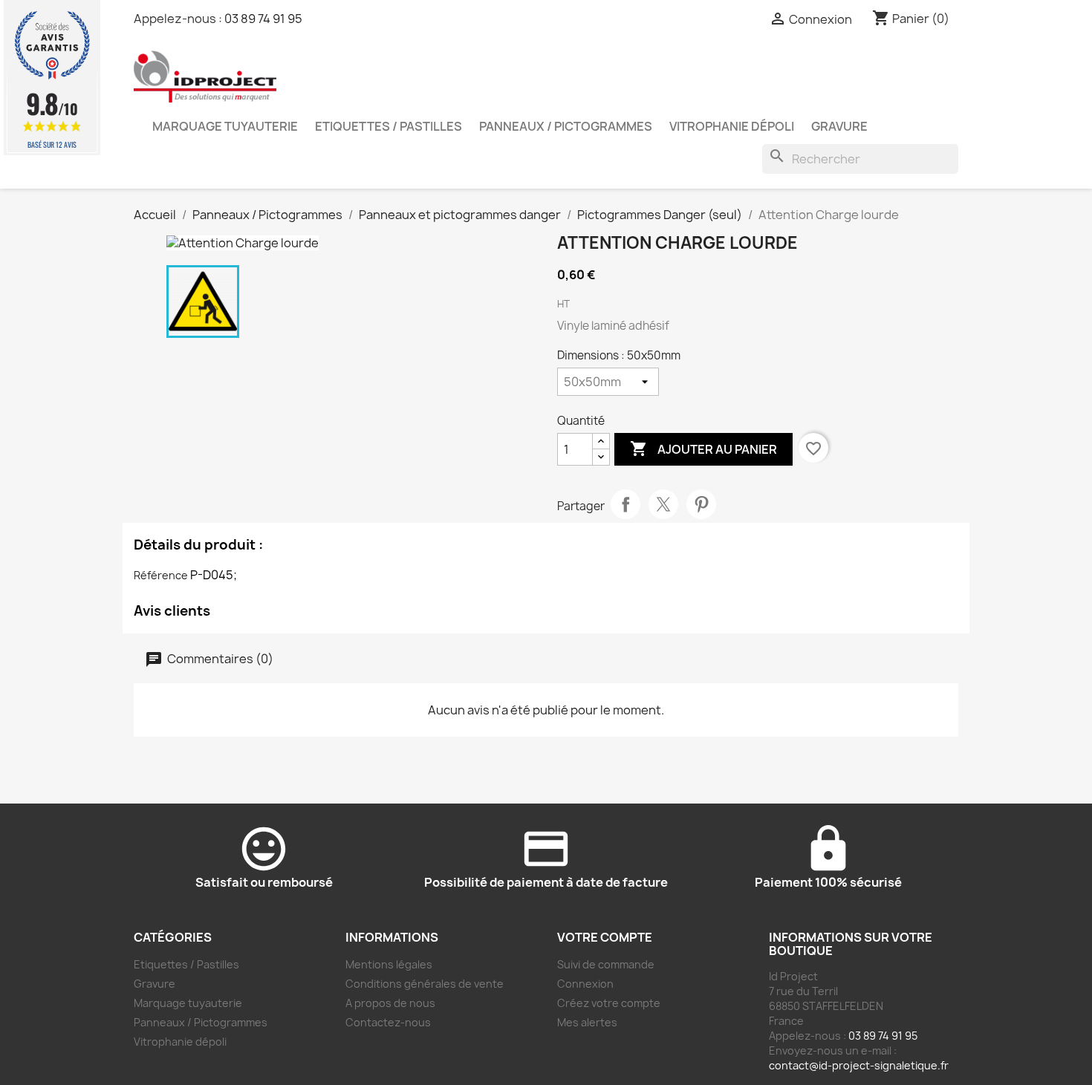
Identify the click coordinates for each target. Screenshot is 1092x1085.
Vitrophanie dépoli (731, 126)
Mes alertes (587, 1022)
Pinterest (701, 504)
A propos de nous (390, 1003)
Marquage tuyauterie (225, 126)
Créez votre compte (608, 1003)
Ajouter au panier (703, 448)
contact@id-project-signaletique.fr (859, 1065)
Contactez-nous (388, 1022)
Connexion (585, 984)
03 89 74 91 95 (263, 18)
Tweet (663, 504)
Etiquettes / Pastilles (388, 126)
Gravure (839, 126)
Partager (625, 504)
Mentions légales (388, 964)
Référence (161, 575)
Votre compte (604, 937)
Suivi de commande (605, 964)
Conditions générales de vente (424, 984)
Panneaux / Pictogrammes (565, 126)
